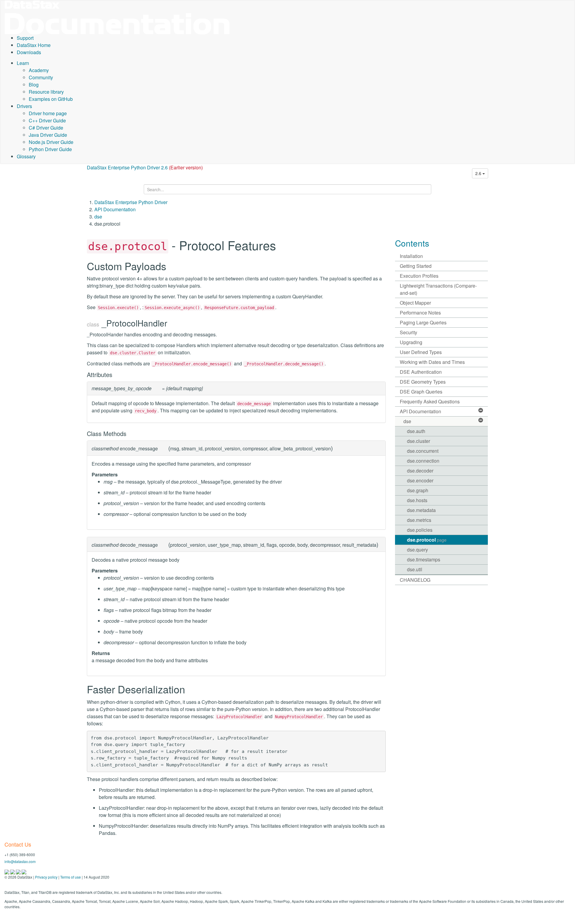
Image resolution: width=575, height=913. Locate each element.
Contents (412, 243)
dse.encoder (420, 480)
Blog (34, 84)
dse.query (417, 549)
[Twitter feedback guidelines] (19, 871)
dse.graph (417, 490)
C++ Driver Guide (47, 120)
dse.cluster (418, 440)
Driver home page (48, 113)
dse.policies (419, 529)
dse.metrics (419, 519)
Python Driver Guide (50, 149)
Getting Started (416, 265)
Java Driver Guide (48, 134)
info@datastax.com (20, 861)
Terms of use (70, 876)
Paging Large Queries (423, 322)
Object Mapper (415, 302)
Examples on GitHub (51, 98)
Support (25, 37)
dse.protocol (427, 539)
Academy (39, 70)
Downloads (29, 52)
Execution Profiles (419, 275)
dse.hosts (417, 500)
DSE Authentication (421, 371)
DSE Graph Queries (421, 391)
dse (98, 216)
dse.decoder (420, 470)
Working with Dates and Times (432, 361)
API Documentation (115, 209)
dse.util (414, 569)
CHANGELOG (415, 579)
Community (41, 77)
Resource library (46, 91)
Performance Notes (420, 312)
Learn (23, 63)
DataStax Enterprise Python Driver (130, 202)
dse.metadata (421, 510)
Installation (411, 256)
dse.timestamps (423, 559)
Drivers (24, 106)
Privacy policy (46, 876)
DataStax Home (34, 45)
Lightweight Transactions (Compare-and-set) (438, 289)
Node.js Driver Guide (51, 142)
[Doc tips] (13, 871)
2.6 (478, 173)
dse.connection (423, 460)
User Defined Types (421, 352)
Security (408, 332)
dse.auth (416, 431)
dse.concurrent (422, 450)
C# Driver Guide (46, 127)
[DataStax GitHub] (24, 871)
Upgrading (411, 342)
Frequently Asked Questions (430, 401)
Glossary (26, 156)
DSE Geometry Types (423, 381)
